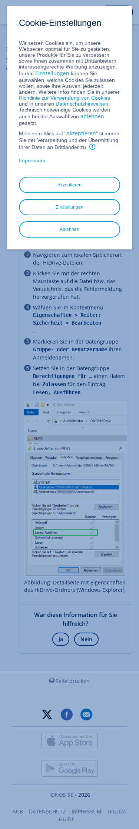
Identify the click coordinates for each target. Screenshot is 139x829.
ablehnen (92, 116)
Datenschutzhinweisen (82, 104)
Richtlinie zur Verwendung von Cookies (64, 98)
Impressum (32, 160)
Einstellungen (52, 73)
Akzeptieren (81, 133)
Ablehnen (69, 229)
